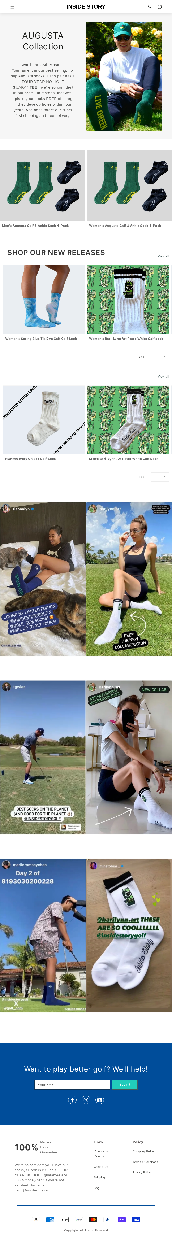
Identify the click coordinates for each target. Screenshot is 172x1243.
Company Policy (143, 1151)
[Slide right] (164, 356)
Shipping (99, 1177)
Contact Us (101, 1166)
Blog (96, 1188)
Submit (124, 1084)
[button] (12, 6)
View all (163, 256)
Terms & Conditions (145, 1162)
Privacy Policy (141, 1172)
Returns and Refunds (102, 1153)
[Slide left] (155, 356)
